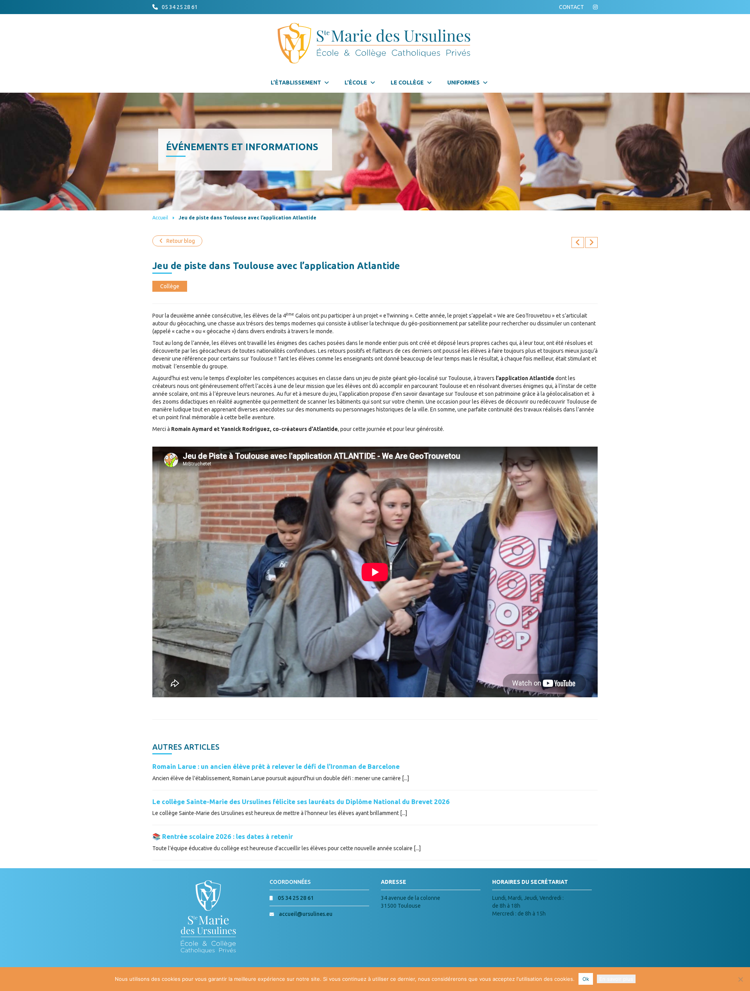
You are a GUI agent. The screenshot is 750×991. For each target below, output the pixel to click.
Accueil (160, 217)
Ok (585, 979)
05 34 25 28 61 (180, 7)
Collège (169, 286)
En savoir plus (616, 979)
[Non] (740, 979)
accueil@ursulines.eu (305, 914)
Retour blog (180, 241)
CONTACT (571, 7)
